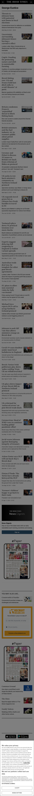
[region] (17, 768)
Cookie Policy (26, 762)
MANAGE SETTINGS (17, 792)
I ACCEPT (17, 788)
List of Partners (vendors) (8, 783)
